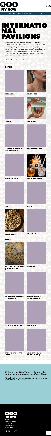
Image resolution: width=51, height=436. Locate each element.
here (24, 380)
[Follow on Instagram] (6, 431)
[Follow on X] (9, 431)
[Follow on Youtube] (17, 431)
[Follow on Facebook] (12, 431)
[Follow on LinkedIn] (14, 431)
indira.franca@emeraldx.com (23, 59)
